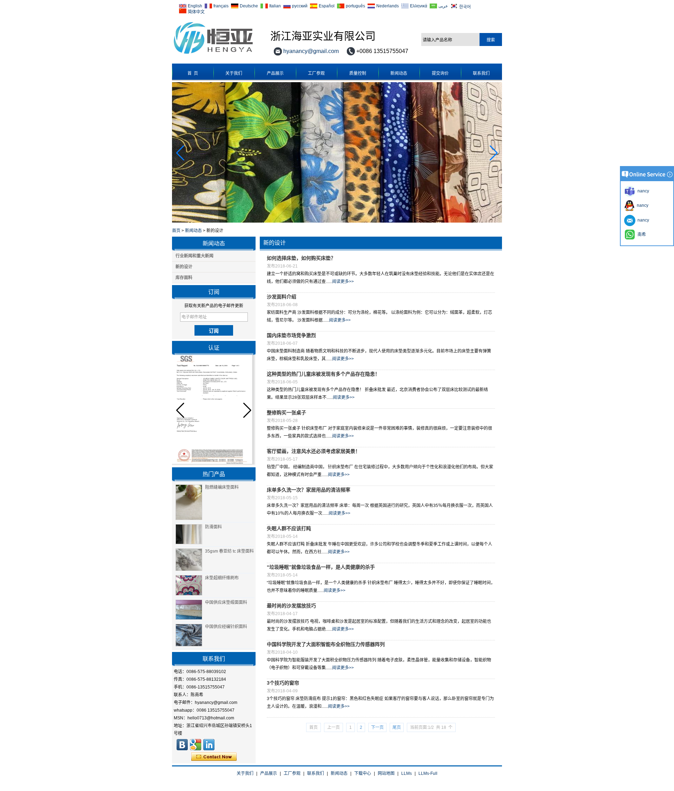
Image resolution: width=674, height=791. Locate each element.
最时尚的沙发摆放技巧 (291, 605)
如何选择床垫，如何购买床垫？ (301, 258)
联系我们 (481, 73)
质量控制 (357, 73)
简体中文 (196, 11)
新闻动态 (398, 73)
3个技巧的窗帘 (283, 683)
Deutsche (249, 6)
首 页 (192, 73)
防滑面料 (213, 527)
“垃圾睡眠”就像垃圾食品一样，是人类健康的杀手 (321, 567)
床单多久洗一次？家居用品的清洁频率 (308, 490)
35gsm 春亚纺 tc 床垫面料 (229, 551)
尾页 (396, 727)
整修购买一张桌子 (286, 412)
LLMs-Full (427, 773)
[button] (493, 153)
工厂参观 (316, 73)
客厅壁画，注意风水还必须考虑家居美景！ (313, 451)
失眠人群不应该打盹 (289, 528)
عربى (443, 6)
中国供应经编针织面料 (226, 626)
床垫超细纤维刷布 (222, 577)
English (195, 6)
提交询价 (440, 73)
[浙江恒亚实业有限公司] (182, 744)
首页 (176, 230)
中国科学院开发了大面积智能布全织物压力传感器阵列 (326, 644)
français (221, 6)
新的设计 (184, 266)
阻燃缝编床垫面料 (222, 487)
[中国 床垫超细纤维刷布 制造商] (189, 585)
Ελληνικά (418, 6)
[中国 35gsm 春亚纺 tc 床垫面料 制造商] (189, 559)
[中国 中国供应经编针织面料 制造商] (189, 635)
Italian (275, 6)
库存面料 (184, 277)
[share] (195, 744)
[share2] (208, 744)
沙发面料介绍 (281, 296)
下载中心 (362, 773)
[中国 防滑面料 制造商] (189, 534)
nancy (641, 205)
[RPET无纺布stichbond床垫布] (337, 221)
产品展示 (275, 73)
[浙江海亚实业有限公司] (213, 54)
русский (300, 6)
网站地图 (386, 773)
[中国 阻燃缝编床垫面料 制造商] (189, 502)
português (355, 6)
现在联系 (214, 757)
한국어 (465, 6)
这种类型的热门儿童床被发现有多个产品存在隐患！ (323, 374)
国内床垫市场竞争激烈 (291, 335)
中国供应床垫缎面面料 (226, 602)
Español (327, 6)
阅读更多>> (343, 281)
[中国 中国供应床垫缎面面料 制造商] (189, 610)
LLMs (406, 773)
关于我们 (233, 73)
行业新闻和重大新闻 (194, 255)
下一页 (377, 727)
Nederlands (387, 6)
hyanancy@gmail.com (311, 51)
